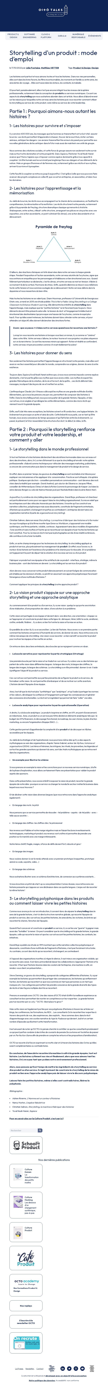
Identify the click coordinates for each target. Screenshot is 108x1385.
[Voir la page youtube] (82, 1368)
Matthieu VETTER (50, 67)
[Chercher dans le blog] (40, 1130)
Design (95, 67)
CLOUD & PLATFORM (46, 36)
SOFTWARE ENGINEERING (30, 36)
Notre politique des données (42, 1380)
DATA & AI (62, 36)
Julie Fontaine (33, 67)
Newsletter (30, 1369)
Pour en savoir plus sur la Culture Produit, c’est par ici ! (36, 1118)
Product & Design (82, 67)
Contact (39, 1369)
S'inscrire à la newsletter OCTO (26, 1321)
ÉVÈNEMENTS (95, 36)
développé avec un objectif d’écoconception (66, 1376)
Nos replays (26, 1305)
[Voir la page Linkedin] (62, 1368)
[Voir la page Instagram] (76, 1368)
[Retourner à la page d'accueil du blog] (54, 10)
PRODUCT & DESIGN (13, 36)
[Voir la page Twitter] (69, 1368)
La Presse (19, 1369)
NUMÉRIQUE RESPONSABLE (78, 36)
